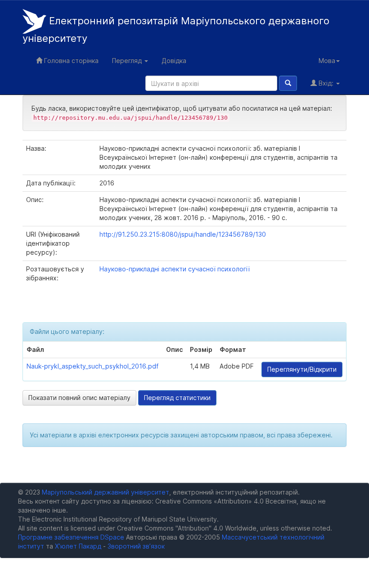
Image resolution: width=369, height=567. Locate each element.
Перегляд (128, 60)
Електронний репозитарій (175, 30)
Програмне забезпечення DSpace (71, 537)
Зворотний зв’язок (136, 546)
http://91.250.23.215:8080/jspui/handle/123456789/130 (182, 234)
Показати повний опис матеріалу (79, 397)
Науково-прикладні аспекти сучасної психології (174, 269)
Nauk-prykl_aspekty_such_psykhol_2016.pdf (92, 366)
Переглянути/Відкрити (302, 369)
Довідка (174, 60)
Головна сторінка (70, 60)
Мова (327, 60)
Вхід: (326, 83)
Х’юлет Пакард (78, 546)
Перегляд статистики (177, 397)
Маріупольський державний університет (105, 492)
